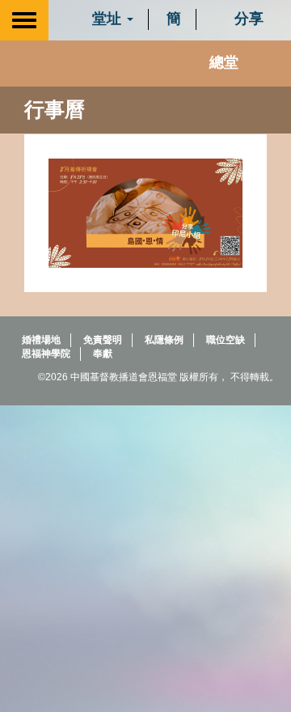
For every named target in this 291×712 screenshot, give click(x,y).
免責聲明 (102, 339)
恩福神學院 (46, 353)
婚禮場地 (41, 339)
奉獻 (102, 353)
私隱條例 (164, 339)
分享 (247, 19)
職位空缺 (225, 339)
